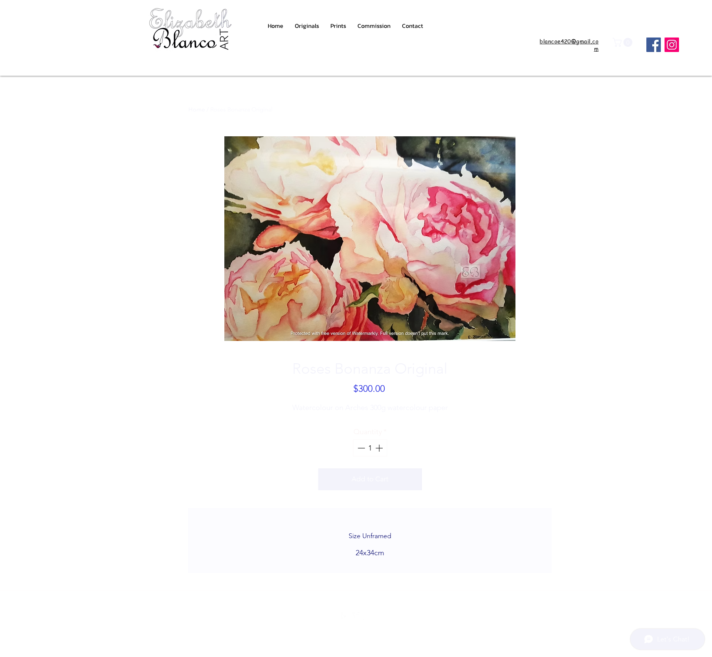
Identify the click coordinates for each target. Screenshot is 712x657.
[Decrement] (360, 448)
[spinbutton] (370, 448)
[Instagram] (672, 45)
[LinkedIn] (367, 616)
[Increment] (379, 448)
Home (196, 109)
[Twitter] (356, 616)
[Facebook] (653, 45)
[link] (623, 42)
